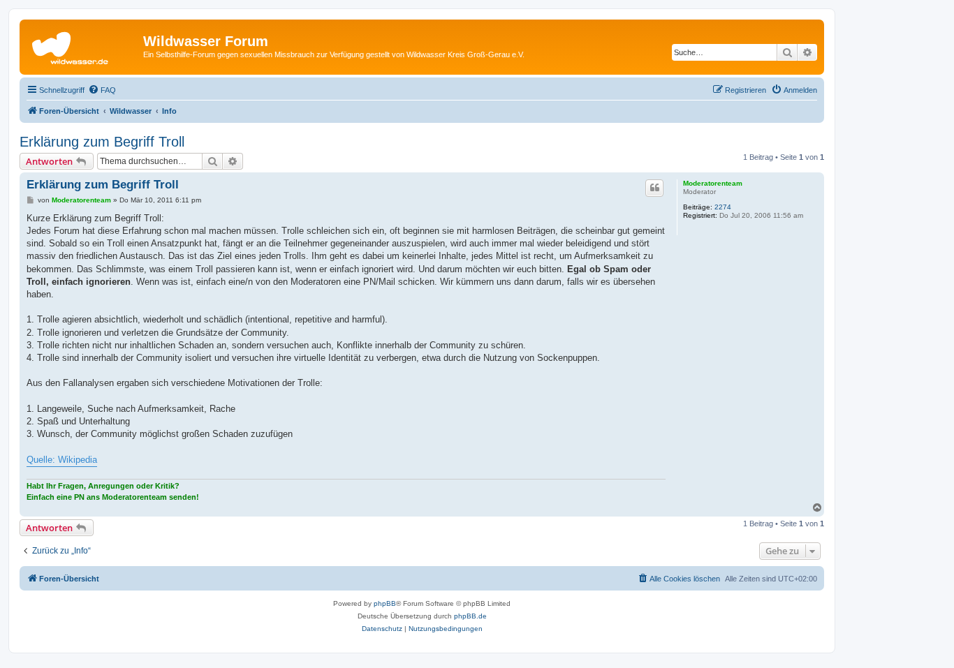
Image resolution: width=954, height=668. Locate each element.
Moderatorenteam (712, 183)
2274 (722, 207)
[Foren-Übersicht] (83, 45)
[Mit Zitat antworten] (654, 187)
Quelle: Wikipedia (62, 459)
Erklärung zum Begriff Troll (102, 141)
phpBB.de (470, 616)
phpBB (385, 603)
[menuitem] (102, 90)
